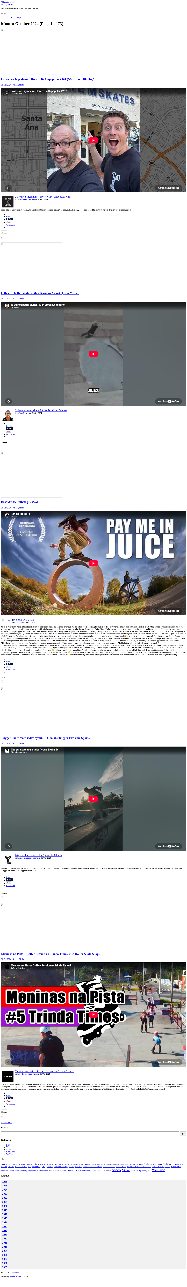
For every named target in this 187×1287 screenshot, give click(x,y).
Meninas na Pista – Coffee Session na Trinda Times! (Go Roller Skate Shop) (50, 954)
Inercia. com (179, 1164)
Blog (8, 1145)
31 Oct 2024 (6, 85)
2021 (4, 1202)
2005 (4, 1267)
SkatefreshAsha (33, 1171)
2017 (4, 1218)
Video (8, 1147)
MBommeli (36, 1167)
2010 (4, 1246)
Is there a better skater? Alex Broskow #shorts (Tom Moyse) (40, 293)
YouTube (9, 1154)
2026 (4, 1181)
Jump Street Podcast (21, 1167)
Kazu (29, 1167)
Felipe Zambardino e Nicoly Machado (112, 1164)
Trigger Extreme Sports (28, 858)
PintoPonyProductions (75, 1167)
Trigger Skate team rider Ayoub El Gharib (38, 855)
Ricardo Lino (121, 1167)
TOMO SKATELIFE (85, 1171)
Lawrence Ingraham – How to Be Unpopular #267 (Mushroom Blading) (47, 79)
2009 (4, 1251)
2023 (4, 1193)
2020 (4, 1206)
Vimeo (8, 1149)
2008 (4, 1255)
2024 (4, 1189)
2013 (4, 1234)
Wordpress (10, 1152)
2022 (4, 1198)
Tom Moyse (24, 413)
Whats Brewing (136, 1171)
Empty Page (16, 17)
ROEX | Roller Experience (161, 1167)
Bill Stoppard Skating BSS (26, 1164)
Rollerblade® (176, 1167)
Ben (10, 1164)
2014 (4, 1230)
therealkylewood (54, 1170)
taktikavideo (43, 1171)
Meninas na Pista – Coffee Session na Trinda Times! (44, 1071)
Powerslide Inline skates (92, 1167)
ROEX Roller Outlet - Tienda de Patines (139, 1167)
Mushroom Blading (27, 199)
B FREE (14, 1164)
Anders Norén (15, 1277)
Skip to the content (8, 2)
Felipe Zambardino (92, 1164)
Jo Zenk (19, 622)
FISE (126, 1164)
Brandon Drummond (46, 1164)
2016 (4, 1222)
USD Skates (107, 1171)
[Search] (183, 1133)
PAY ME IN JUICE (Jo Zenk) (20, 502)
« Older (6, 1122)
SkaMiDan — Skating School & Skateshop (14, 1171)
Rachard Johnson (109, 1167)
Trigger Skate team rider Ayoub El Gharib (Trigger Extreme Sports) (46, 738)
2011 (4, 1242)
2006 (4, 1263)
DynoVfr (81, 1164)
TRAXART (97, 1171)
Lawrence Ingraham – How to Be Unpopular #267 (43, 196)
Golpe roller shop (136, 1164)
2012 (4, 1238)
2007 (4, 1259)
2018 (4, 1214)
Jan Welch (4, 1167)
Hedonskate (168, 1164)
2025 (4, 1185)
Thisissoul (63, 1171)
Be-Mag (4, 1164)
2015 (4, 1226)
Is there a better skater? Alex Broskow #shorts (41, 410)
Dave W (66, 1164)
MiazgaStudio (47, 1167)
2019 (4, 1210)
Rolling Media (7, 4)
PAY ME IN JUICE (23, 619)
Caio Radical (58, 1164)
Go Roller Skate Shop (28, 1074)
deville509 (74, 1164)
